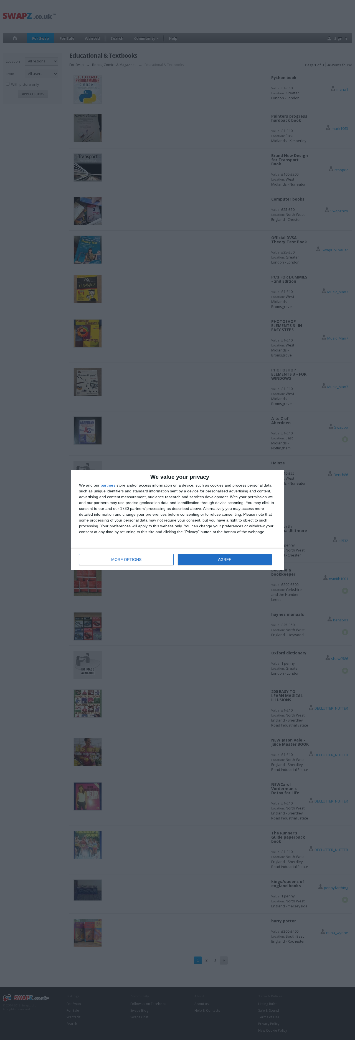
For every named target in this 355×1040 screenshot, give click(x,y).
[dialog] (177, 520)
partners (108, 485)
